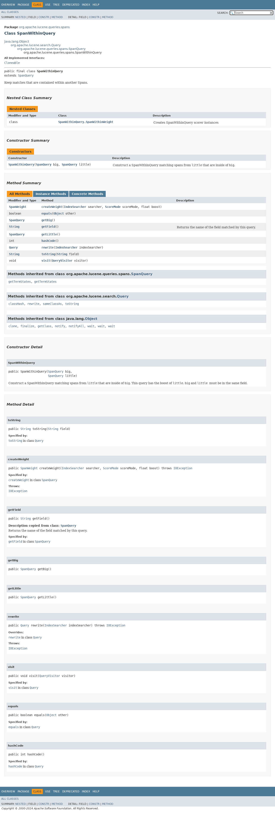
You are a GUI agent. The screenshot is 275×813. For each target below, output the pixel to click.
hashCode (48, 240)
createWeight (51, 207)
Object (58, 213)
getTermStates (19, 281)
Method (57, 17)
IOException (182, 468)
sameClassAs (52, 303)
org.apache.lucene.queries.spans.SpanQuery (51, 49)
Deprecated (70, 4)
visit (45, 260)
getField (48, 226)
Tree (56, 4)
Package (23, 4)
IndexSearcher (75, 207)
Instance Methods (51, 194)
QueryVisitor (62, 260)
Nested (20, 17)
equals (46, 213)
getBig (46, 220)
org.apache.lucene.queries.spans (44, 27)
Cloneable (12, 62)
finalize (27, 326)
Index (86, 4)
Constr (43, 17)
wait (90, 326)
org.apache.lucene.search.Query (36, 45)
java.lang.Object (16, 41)
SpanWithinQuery (21, 164)
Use (47, 4)
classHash (16, 303)
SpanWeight (17, 207)
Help (96, 4)
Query (13, 247)
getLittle (49, 234)
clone (12, 326)
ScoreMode (113, 207)
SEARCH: (222, 12)
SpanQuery (26, 75)
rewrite (47, 247)
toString (48, 254)
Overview (8, 4)
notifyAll (76, 326)
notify (60, 326)
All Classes (10, 12)
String (14, 226)
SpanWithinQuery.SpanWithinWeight (85, 122)
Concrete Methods (87, 194)
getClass (44, 326)
